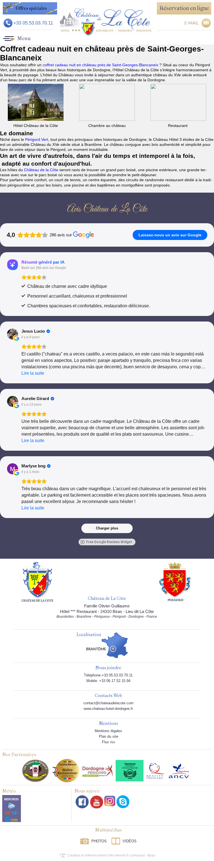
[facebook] (82, 801)
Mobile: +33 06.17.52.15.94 (108, 681)
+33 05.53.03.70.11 (33, 23)
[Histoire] (37, 581)
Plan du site (108, 736)
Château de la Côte (41, 170)
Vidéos (130, 841)
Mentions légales (108, 731)
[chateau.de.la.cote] (122, 801)
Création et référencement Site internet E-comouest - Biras (111, 855)
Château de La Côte (107, 598)
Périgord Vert (36, 139)
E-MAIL (191, 22)
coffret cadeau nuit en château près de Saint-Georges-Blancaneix (101, 65)
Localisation (88, 634)
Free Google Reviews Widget (109, 542)
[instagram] (109, 800)
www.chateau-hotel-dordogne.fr (108, 709)
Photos (99, 841)
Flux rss (108, 742)
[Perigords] (176, 581)
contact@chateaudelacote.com (108, 703)
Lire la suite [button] (32, 373)
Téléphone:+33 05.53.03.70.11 (108, 675)
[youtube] (96, 801)
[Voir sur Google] (12, 334)
